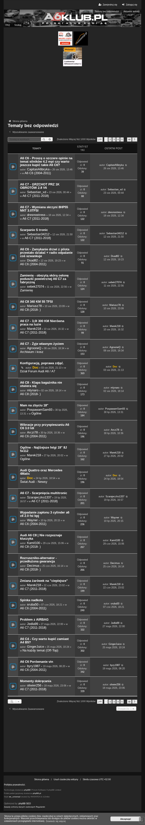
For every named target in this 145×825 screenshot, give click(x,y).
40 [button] (129, 139)
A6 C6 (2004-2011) (38, 173)
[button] (100, 139)
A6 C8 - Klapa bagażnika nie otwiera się (41, 384)
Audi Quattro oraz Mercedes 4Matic (41, 471)
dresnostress (36, 214)
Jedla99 (32, 623)
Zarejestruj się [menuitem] (110, 4)
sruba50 (32, 604)
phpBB (27, 790)
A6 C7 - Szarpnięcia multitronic (43, 493)
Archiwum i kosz (31, 351)
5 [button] (122, 139)
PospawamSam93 (39, 409)
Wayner (32, 520)
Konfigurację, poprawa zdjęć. (42, 363)
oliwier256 (34, 685)
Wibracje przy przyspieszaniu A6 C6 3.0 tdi (44, 426)
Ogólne (36, 413)
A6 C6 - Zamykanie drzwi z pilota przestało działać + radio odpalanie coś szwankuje (46, 253)
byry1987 (33, 666)
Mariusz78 (34, 306)
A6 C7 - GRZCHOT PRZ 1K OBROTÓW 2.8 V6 (39, 186)
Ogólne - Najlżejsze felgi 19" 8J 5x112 (43, 449)
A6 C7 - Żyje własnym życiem (42, 344)
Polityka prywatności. (14, 784)
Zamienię (26, 290)
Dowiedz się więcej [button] (56, 821)
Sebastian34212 (38, 234)
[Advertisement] (72, 92)
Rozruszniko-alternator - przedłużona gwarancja (38, 559)
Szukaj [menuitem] (17, 25)
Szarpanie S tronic (34, 230)
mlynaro (32, 390)
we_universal (14, 797)
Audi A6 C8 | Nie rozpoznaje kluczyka (41, 536)
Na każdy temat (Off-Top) (40, 650)
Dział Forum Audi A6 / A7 (37, 371)
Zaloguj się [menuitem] (131, 4)
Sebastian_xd (36, 192)
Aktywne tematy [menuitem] (131, 11)
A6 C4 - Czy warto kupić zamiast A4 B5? (44, 640)
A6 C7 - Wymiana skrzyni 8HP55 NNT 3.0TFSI (44, 208)
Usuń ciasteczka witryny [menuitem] (66, 779)
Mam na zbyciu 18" (34, 405)
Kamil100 (33, 543)
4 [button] (118, 139)
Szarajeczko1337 (39, 497)
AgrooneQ (34, 348)
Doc (35, 367)
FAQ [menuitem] (7, 25)
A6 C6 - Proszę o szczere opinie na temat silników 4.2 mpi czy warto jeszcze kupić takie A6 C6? (46, 161)
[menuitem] (19, 807)
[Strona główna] (72, 18)
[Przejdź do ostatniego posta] (126, 165)
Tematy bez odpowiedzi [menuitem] (107, 11)
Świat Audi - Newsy (33, 481)
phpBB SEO (25, 803)
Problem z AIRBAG (34, 619)
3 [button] (114, 139)
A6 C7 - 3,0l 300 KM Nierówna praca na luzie (42, 322)
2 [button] (110, 139)
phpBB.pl (37, 793)
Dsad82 (32, 260)
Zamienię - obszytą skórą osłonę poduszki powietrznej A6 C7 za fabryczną (44, 279)
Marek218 (34, 328)
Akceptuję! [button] (125, 819)
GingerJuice (35, 646)
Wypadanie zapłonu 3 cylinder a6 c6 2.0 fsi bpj (44, 514)
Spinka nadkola (31, 600)
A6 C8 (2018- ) (30, 309)
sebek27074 (35, 286)
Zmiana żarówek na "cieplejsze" (44, 581)
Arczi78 (32, 432)
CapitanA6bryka (38, 169)
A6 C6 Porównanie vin (36, 662)
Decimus (33, 565)
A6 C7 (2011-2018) (35, 195)
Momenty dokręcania (35, 681)
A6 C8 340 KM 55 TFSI (36, 301)
